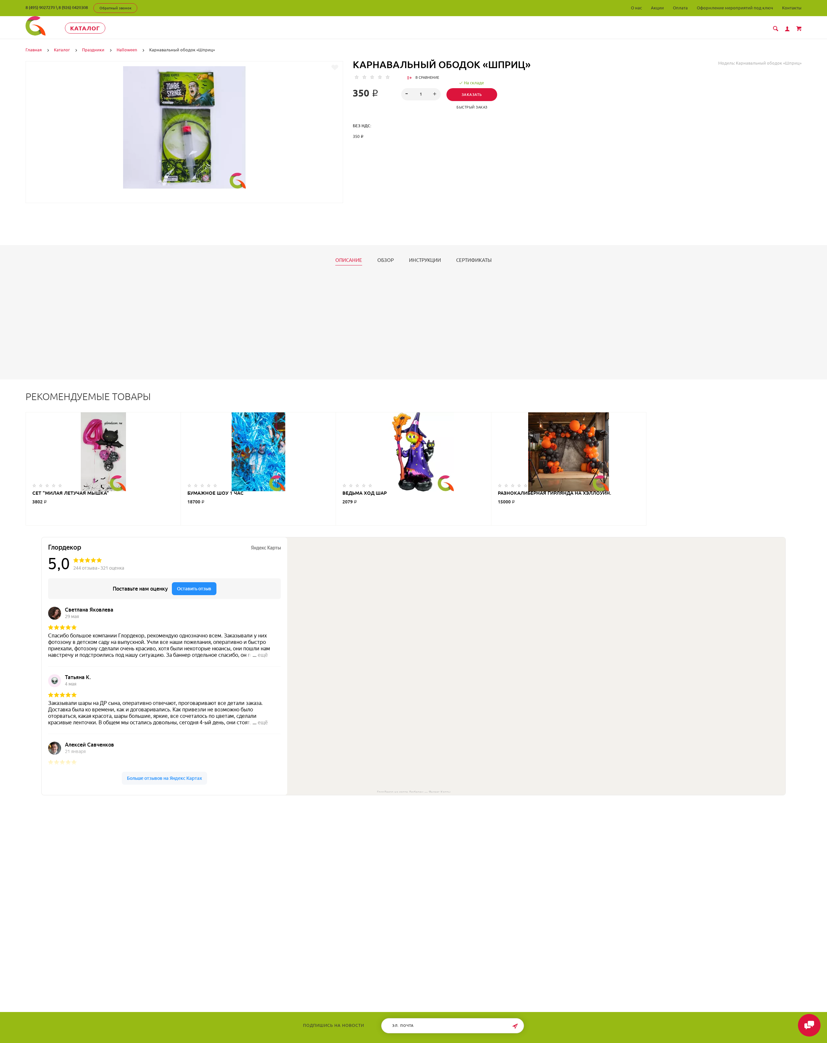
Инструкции (425, 260)
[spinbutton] (421, 94)
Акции (657, 7)
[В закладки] (334, 67)
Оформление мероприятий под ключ (735, 7)
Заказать (472, 95)
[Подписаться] (514, 1026)
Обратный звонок (115, 8)
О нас (636, 7)
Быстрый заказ (471, 107)
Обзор (385, 260)
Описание (348, 260)
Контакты (791, 7)
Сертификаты (474, 260)
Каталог (85, 28)
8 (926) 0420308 (73, 7)
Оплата (680, 7)
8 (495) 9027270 (40, 7)
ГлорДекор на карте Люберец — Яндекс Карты (413, 791)
